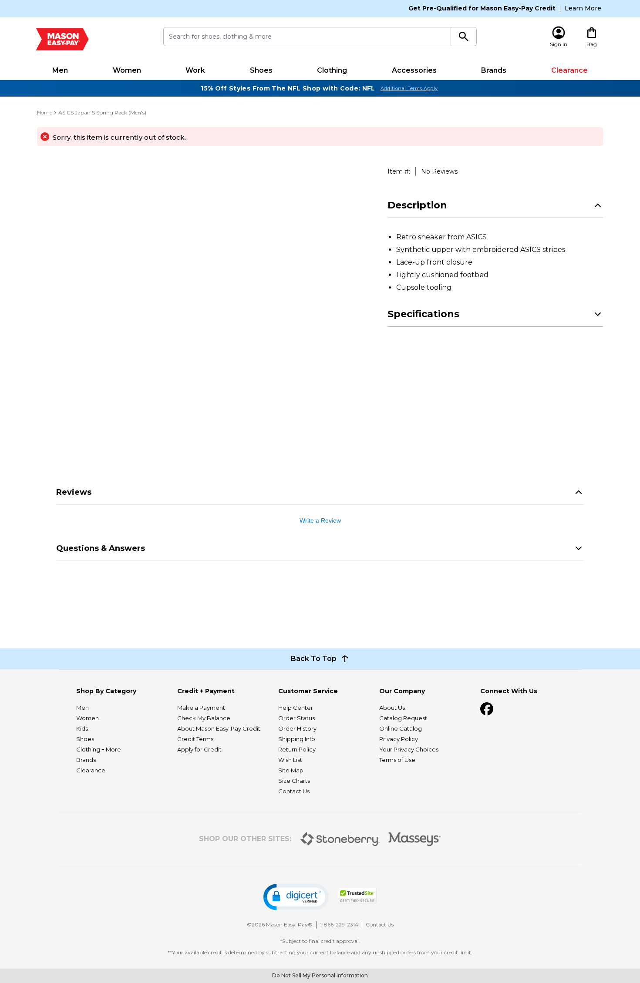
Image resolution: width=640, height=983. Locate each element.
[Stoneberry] (340, 839)
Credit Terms (195, 738)
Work (195, 70)
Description (417, 205)
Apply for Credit (199, 749)
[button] (296, 897)
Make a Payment (201, 707)
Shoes (261, 70)
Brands (493, 70)
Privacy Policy (398, 738)
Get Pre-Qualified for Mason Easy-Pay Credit (482, 8)
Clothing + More (98, 749)
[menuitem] (60, 70)
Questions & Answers (100, 548)
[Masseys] (414, 839)
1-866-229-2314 (339, 924)
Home (44, 112)
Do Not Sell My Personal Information (320, 975)
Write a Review (320, 520)
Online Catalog (400, 728)
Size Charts (294, 780)
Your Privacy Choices (408, 749)
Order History (297, 728)
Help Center (295, 707)
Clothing (332, 70)
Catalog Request (403, 718)
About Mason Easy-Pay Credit (218, 728)
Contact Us (294, 791)
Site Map (290, 770)
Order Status (296, 718)
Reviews (73, 492)
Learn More (583, 8)
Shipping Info (296, 738)
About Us (392, 707)
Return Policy (297, 749)
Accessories (414, 70)
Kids (82, 728)
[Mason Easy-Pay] (62, 39)
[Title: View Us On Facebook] (486, 708)
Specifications (423, 314)
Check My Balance (203, 718)
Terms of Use (397, 759)
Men (60, 70)
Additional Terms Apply (409, 88)
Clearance (569, 70)
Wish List (290, 759)
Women (127, 70)
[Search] (464, 36)
